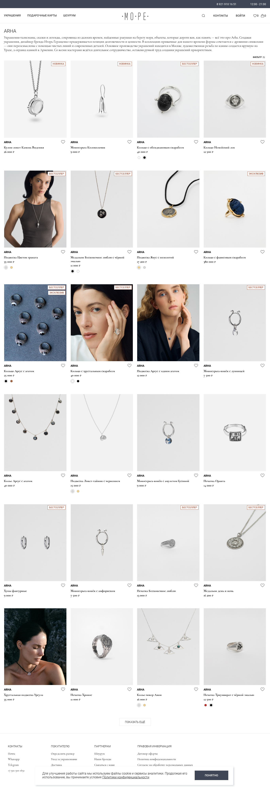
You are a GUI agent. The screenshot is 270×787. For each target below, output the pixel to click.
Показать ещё (135, 722)
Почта (11, 753)
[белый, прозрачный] (139, 158)
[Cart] (263, 16)
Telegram (13, 765)
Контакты (220, 15)
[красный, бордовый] (206, 705)
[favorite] (63, 141)
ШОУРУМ (69, 15)
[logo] (135, 21)
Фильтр (257, 57)
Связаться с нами (104, 765)
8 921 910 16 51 (226, 4)
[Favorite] (256, 16)
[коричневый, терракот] (11, 381)
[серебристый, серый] (6, 267)
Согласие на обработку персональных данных (165, 765)
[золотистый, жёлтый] (11, 267)
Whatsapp (14, 759)
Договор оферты (147, 753)
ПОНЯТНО (211, 775)
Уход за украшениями (64, 759)
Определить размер (63, 753)
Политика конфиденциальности (156, 759)
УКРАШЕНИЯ (12, 15)
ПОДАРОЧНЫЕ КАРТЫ (42, 15)
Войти (240, 15)
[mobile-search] (203, 16)
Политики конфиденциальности (125, 777)
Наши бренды (102, 759)
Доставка (56, 765)
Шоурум (99, 753)
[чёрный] (144, 158)
